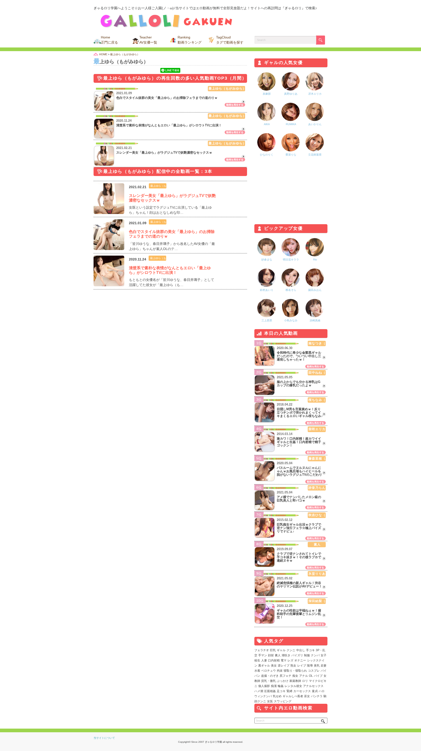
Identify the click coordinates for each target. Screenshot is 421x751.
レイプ (301, 665)
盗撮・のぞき (270, 675)
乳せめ (277, 696)
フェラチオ (261, 650)
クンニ (291, 650)
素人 (278, 655)
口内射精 (274, 660)
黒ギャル (264, 665)
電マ (284, 660)
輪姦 (281, 686)
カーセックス (302, 691)
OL (311, 675)
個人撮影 (264, 686)
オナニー (300, 660)
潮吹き (286, 655)
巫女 (307, 696)
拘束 (280, 670)
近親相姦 (270, 691)
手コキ (310, 650)
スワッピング (282, 701)
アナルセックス (313, 686)
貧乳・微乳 (268, 681)
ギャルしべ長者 (293, 696)
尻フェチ (285, 675)
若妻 (323, 665)
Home (109, 39)
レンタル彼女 (293, 686)
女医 (270, 701)
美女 (274, 665)
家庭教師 (295, 681)
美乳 (317, 665)
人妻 (264, 660)
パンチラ (317, 696)
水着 (257, 670)
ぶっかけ (282, 681)
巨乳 (273, 650)
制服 (307, 655)
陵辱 (310, 665)
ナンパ (315, 655)
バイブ (318, 675)
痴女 (295, 675)
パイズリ (297, 655)
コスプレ (314, 670)
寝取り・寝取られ (295, 670)
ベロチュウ (268, 670)
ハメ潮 (258, 691)
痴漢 (274, 686)
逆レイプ (283, 665)
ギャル (281, 650)
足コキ (281, 691)
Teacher (148, 39)
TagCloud (229, 39)
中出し (300, 650)
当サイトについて (104, 737)
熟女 (293, 665)
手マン (262, 655)
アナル (303, 675)
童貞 (315, 691)
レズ (290, 660)
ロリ (305, 681)
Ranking (189, 39)
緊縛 (289, 691)
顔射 (271, 655)
